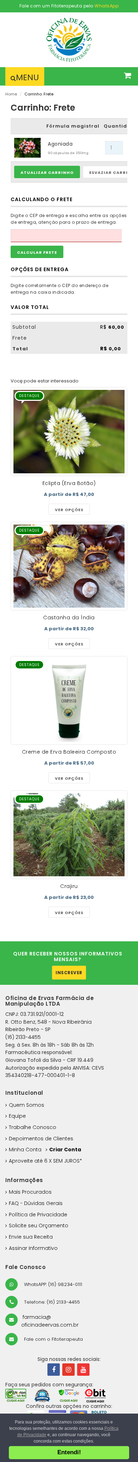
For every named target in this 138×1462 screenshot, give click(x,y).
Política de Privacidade (38, 1214)
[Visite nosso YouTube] (83, 1369)
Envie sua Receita (31, 1236)
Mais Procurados (30, 1191)
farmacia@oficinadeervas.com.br (50, 1321)
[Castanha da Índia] (69, 566)
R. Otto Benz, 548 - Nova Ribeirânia (48, 1021)
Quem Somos (26, 1105)
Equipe (17, 1115)
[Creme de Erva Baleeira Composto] (69, 700)
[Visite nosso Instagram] (68, 1369)
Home (11, 94)
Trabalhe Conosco (32, 1127)
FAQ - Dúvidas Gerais (36, 1203)
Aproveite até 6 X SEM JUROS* (45, 1160)
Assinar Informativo (33, 1248)
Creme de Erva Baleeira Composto (69, 751)
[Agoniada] (27, 147)
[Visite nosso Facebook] (53, 1369)
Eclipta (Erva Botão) (69, 483)
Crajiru (69, 886)
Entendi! (69, 1452)
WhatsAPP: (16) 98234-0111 (52, 1284)
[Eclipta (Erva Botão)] (69, 431)
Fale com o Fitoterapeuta (53, 1339)
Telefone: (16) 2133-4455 (51, 1302)
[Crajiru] (69, 835)
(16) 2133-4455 (23, 1037)
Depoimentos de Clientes (41, 1138)
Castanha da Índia (69, 617)
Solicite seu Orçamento (38, 1225)
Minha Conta (25, 1149)
